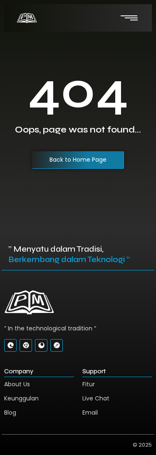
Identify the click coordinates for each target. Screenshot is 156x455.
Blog (10, 412)
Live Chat (95, 398)
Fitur (88, 384)
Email (90, 412)
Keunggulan (21, 398)
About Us (17, 384)
